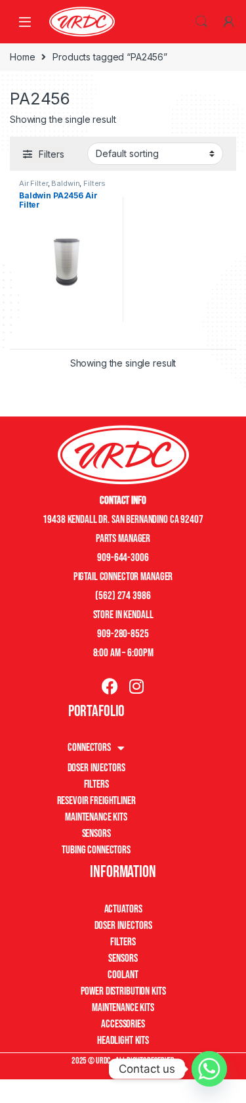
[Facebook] (109, 686)
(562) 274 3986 (122, 595)
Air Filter (33, 183)
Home (22, 56)
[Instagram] (136, 686)
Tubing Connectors (96, 850)
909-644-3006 (122, 557)
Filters (94, 183)
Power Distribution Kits (123, 991)
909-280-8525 (122, 634)
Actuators (123, 909)
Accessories (122, 1024)
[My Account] (229, 22)
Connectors (89, 747)
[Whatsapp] (209, 1069)
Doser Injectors (96, 768)
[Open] (25, 21)
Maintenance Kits (96, 817)
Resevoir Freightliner (96, 800)
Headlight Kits (123, 1040)
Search (201, 21)
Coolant (123, 974)
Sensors (96, 833)
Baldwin (65, 183)
